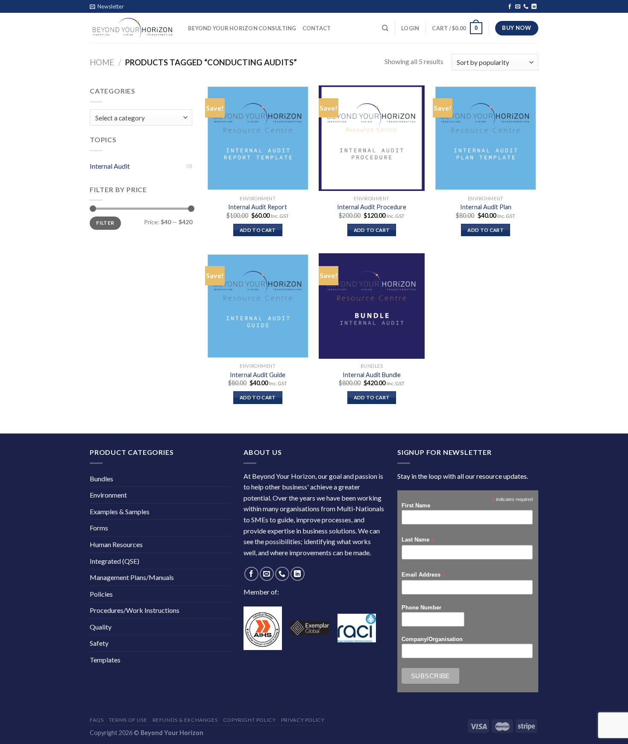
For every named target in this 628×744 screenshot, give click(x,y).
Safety (99, 643)
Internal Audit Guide (257, 374)
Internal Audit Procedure (371, 207)
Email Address (423, 575)
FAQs (96, 720)
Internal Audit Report (257, 207)
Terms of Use (128, 720)
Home (102, 62)
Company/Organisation (432, 639)
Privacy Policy (303, 720)
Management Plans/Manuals (132, 577)
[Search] (385, 28)
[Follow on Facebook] (509, 7)
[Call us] (525, 7)
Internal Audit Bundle (372, 374)
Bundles (101, 479)
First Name (416, 506)
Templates (105, 660)
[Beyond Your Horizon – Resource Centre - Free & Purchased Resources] (132, 28)
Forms (99, 528)
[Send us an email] (517, 7)
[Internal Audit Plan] (485, 138)
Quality (101, 627)
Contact (316, 28)
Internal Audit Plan (485, 207)
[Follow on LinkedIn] (534, 7)
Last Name (418, 540)
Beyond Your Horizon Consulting (242, 28)
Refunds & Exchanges (185, 720)
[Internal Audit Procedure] (371, 138)
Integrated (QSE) (114, 561)
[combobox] (141, 117)
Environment (108, 495)
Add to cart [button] (258, 230)
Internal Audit (110, 166)
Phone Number (421, 608)
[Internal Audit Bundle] (371, 306)
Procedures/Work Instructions (134, 610)
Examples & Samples (120, 511)
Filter (105, 223)
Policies (101, 594)
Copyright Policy (249, 720)
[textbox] (139, 118)
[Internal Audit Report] (258, 138)
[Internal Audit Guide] (258, 306)
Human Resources (116, 544)
